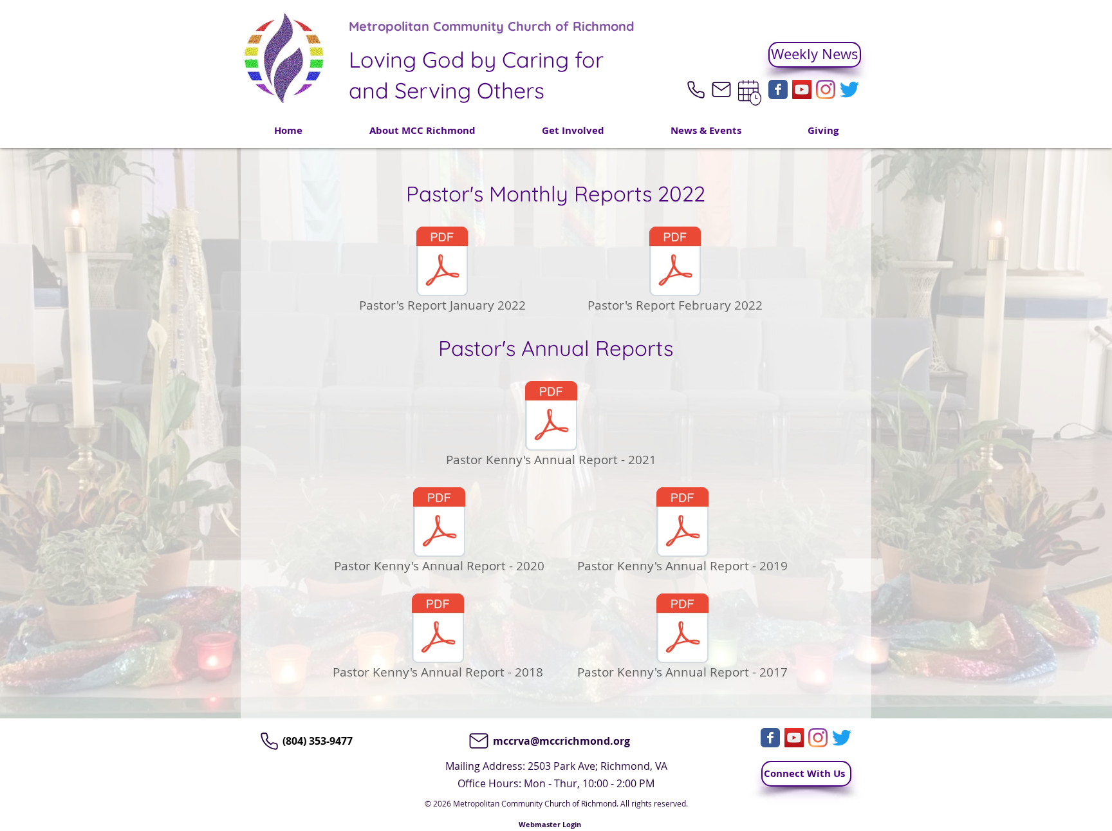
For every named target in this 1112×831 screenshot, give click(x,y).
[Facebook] (778, 89)
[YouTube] (801, 89)
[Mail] (721, 89)
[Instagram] (825, 89)
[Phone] (695, 89)
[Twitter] (849, 89)
